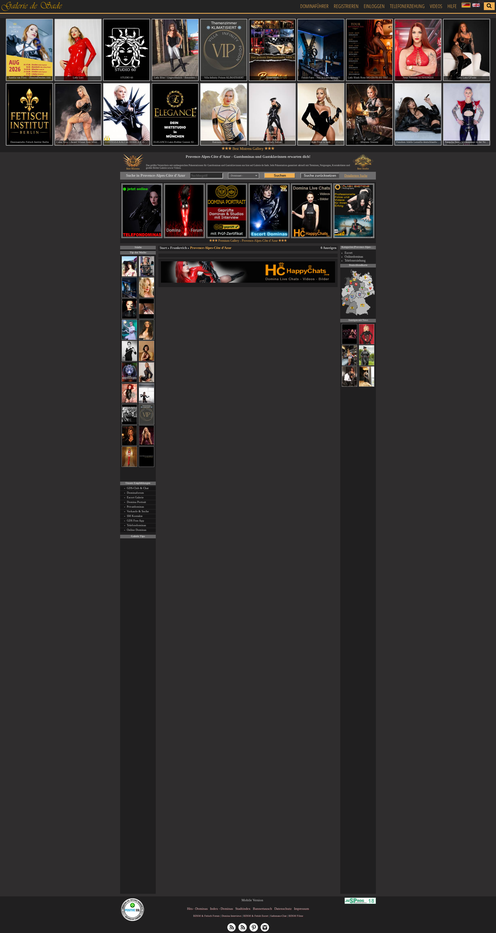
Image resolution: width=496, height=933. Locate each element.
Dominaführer (314, 6)
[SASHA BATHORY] (146, 402)
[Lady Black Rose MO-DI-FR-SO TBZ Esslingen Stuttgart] (369, 49)
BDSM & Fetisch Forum (206, 915)
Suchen (280, 175)
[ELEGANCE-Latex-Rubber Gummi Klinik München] (175, 114)
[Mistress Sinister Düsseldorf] (369, 114)
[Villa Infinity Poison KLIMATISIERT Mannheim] (224, 49)
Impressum (301, 909)
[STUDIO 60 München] (127, 49)
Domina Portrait (136, 502)
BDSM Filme (296, 915)
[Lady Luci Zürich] (78, 49)
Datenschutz (283, 909)
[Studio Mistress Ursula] (146, 296)
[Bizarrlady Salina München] (272, 114)
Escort (348, 253)
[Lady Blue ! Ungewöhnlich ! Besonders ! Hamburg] (175, 49)
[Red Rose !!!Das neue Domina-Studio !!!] (129, 444)
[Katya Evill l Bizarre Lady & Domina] (146, 381)
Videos (436, 6)
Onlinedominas (354, 256)
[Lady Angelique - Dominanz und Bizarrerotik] (146, 275)
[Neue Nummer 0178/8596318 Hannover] (418, 49)
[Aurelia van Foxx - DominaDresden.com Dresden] (29, 49)
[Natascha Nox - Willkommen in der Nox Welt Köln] (467, 114)
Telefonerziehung (407, 6)
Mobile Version (252, 900)
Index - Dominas (221, 909)
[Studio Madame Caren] (366, 386)
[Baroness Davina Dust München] (224, 114)
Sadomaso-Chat (278, 915)
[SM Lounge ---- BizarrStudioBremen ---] (146, 318)
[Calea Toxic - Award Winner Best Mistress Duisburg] (78, 114)
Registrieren (346, 6)
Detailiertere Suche (355, 175)
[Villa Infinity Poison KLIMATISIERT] (146, 423)
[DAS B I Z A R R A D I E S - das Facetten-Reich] (129, 381)
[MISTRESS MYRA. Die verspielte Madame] (129, 275)
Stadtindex (243, 909)
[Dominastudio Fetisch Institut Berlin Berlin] (29, 114)
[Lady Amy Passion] (129, 402)
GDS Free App (135, 520)
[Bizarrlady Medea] (146, 360)
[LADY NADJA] (366, 343)
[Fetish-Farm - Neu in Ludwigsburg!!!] (129, 296)
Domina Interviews (231, 915)
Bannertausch (262, 909)
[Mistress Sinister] (129, 339)
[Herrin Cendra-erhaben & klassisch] (146, 339)
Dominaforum (135, 492)
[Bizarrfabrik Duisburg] (272, 49)
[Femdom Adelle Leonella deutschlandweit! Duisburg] (418, 114)
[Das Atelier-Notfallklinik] (349, 364)
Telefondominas (136, 525)
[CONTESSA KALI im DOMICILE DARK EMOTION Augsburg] (127, 114)
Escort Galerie (135, 497)
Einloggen (374, 6)
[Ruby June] (129, 466)
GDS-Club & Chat (138, 488)
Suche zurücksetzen (320, 175)
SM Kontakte (135, 515)
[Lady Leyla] (349, 386)
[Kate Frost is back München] (321, 114)
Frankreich (178, 248)
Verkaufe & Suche (138, 511)
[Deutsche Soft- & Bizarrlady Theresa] (146, 444)
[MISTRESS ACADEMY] (146, 466)
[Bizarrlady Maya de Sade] (129, 318)
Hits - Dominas (197, 909)
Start (163, 248)
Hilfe (452, 6)
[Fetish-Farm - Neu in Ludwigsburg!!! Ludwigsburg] (321, 49)
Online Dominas (136, 529)
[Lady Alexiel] (129, 360)
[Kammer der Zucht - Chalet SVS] (366, 364)
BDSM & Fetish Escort (255, 915)
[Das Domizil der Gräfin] (129, 423)
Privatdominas (135, 506)
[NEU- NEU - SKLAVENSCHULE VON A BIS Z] (349, 343)
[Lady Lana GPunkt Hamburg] (467, 49)
